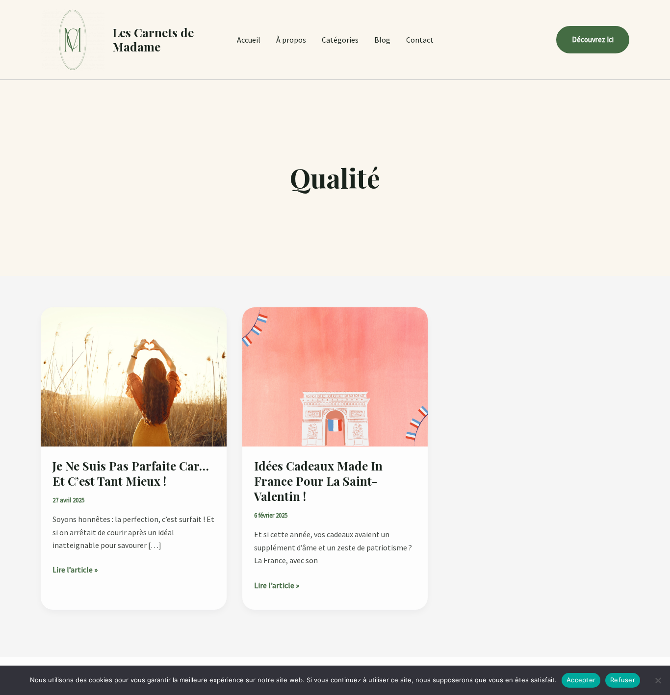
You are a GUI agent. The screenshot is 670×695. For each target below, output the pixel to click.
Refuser (622, 680)
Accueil (248, 40)
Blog (382, 40)
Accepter (581, 680)
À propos (291, 40)
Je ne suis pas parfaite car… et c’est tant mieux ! (130, 473)
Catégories (340, 40)
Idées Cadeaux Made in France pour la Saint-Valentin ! (318, 481)
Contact (420, 40)
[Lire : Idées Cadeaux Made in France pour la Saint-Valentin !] (335, 376)
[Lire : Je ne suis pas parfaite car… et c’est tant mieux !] (134, 376)
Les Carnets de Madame (153, 39)
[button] (592, 39)
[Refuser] (658, 680)
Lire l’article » (75, 568)
